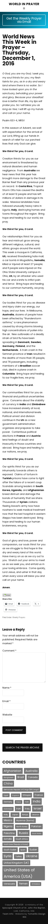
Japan (15, 814)
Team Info (8, 914)
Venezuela (9, 883)
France (39, 795)
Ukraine (31, 856)
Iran (18, 808)
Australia (31, 771)
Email (6, 701)
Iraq (27, 808)
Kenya (25, 814)
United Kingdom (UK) (16, 862)
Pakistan (36, 826)
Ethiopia (27, 795)
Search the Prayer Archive (22, 747)
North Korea (21, 826)
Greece (18, 802)
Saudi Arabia (36, 833)
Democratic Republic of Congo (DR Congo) (21, 789)
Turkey (18, 856)
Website (7, 714)
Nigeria (8, 826)
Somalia (8, 838)
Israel (37, 808)
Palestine (9, 833)
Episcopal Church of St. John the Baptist (24, 907)
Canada (33, 777)
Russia (23, 833)
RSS (24, 917)
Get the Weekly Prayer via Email (24, 20)
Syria (7, 856)
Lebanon (35, 814)
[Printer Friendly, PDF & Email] (6, 595)
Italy (6, 814)
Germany (8, 802)
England (15, 795)
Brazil (20, 777)
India (36, 801)
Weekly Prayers (18, 617)
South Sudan (10, 849)
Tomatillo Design (36, 914)
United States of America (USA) (19, 873)
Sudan (33, 849)
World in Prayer (24, 4)
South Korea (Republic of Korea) (16, 844)
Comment (9, 650)
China (8, 783)
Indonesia (8, 809)
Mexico (8, 820)
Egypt (6, 795)
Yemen (23, 883)
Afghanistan (12, 771)
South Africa (22, 839)
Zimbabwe (36, 884)
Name (6, 687)
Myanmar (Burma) (25, 820)
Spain (22, 849)
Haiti (27, 802)
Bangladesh (8, 777)
